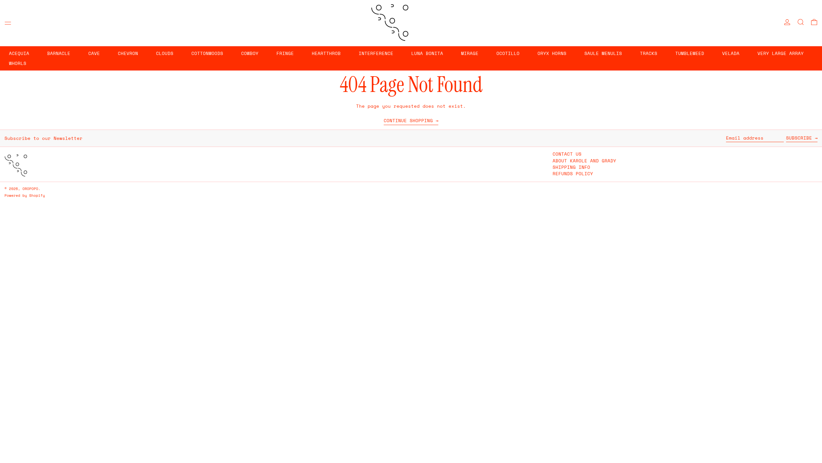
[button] (800, 22)
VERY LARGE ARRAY (780, 53)
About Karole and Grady (584, 160)
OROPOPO (30, 188)
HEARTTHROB (326, 53)
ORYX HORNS (552, 53)
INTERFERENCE (376, 53)
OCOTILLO (508, 53)
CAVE (94, 53)
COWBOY (249, 53)
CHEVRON (128, 53)
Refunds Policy (573, 173)
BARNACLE (58, 53)
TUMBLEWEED (689, 53)
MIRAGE (469, 53)
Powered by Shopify (24, 195)
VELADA (730, 53)
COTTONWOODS (207, 53)
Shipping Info (571, 167)
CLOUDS (164, 53)
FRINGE (285, 53)
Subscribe (799, 137)
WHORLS (17, 63)
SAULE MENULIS (603, 53)
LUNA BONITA (427, 53)
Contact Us (567, 153)
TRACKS (648, 53)
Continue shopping (408, 121)
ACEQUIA (19, 53)
